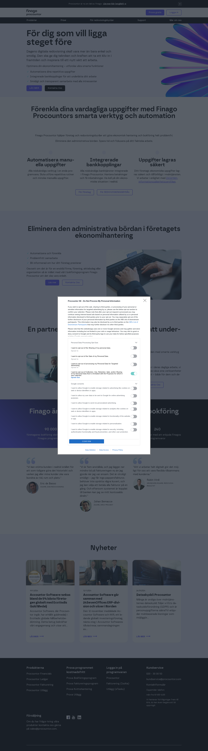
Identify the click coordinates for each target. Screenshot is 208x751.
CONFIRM (86, 441)
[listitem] (104, 342)
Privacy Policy (117, 450)
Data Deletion (90, 450)
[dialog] (104, 375)
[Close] (145, 301)
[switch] (134, 347)
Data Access (104, 450)
